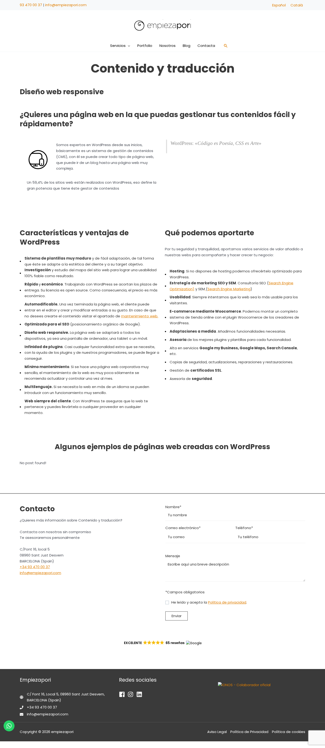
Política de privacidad (227, 602)
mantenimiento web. (139, 315)
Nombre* (173, 506)
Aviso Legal (217, 731)
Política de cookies (288, 731)
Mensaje (172, 555)
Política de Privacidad (249, 731)
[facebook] (123, 694)
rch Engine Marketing (232, 288)
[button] (128, 46)
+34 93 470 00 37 (35, 566)
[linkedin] (140, 694)
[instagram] (131, 694)
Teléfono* (244, 527)
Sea (210, 288)
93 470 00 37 (31, 4)
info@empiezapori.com (66, 4)
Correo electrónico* (183, 527)
